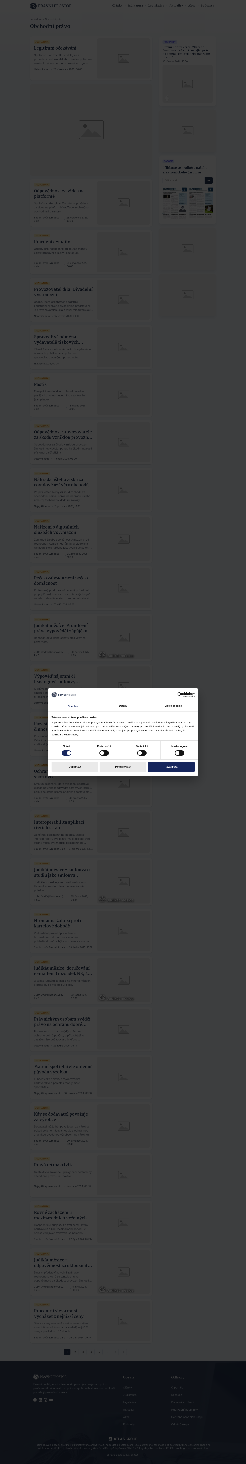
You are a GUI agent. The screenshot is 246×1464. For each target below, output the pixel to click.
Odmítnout (75, 766)
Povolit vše (171, 766)
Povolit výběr (123, 766)
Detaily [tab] (123, 705)
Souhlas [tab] (73, 706)
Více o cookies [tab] (173, 705)
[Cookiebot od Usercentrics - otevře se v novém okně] (180, 694)
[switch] (104, 753)
